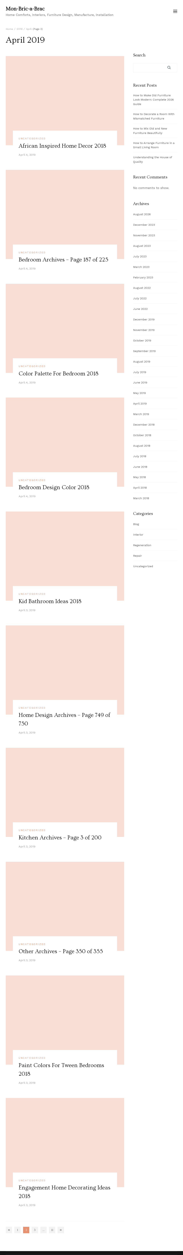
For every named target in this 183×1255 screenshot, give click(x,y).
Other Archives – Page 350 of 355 (61, 951)
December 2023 (144, 224)
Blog (136, 524)
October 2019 (142, 340)
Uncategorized (32, 138)
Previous (9, 1230)
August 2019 (141, 361)
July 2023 (140, 256)
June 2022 (140, 309)
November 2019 (144, 330)
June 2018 (140, 466)
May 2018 (139, 477)
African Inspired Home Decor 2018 (62, 146)
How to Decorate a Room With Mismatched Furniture (153, 116)
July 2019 (139, 372)
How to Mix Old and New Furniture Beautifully (150, 131)
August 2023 (142, 246)
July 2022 (140, 298)
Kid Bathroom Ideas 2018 (50, 601)
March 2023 (141, 267)
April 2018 (140, 487)
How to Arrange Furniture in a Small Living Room (154, 145)
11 (53, 1230)
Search (139, 55)
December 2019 (144, 319)
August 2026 (142, 214)
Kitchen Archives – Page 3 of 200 (60, 837)
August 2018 (141, 445)
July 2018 (139, 456)
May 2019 (139, 393)
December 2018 (144, 424)
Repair (137, 555)
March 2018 (141, 498)
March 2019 (141, 414)
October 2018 (142, 435)
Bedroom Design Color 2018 (54, 487)
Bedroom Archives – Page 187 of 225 (63, 259)
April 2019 (140, 403)
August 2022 (142, 288)
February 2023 (143, 277)
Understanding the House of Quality (152, 159)
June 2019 (140, 382)
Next (61, 1230)
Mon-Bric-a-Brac (25, 9)
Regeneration (142, 545)
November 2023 (144, 235)
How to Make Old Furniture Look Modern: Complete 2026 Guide (153, 100)
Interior (138, 534)
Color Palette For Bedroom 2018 (58, 373)
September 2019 (144, 351)
